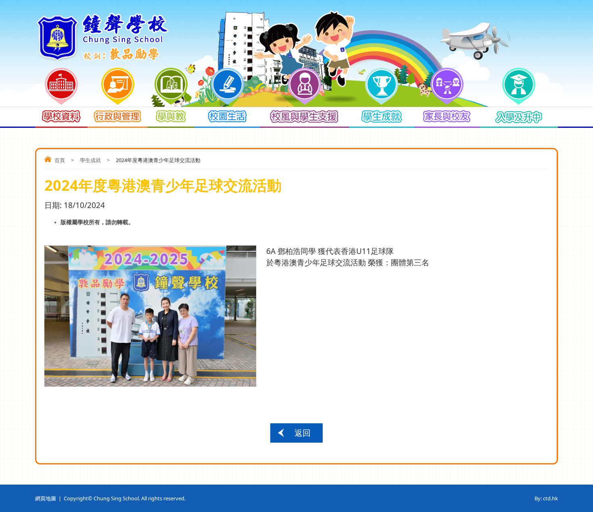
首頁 (59, 160)
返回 (302, 432)
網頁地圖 (45, 498)
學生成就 (90, 160)
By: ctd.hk (546, 498)
